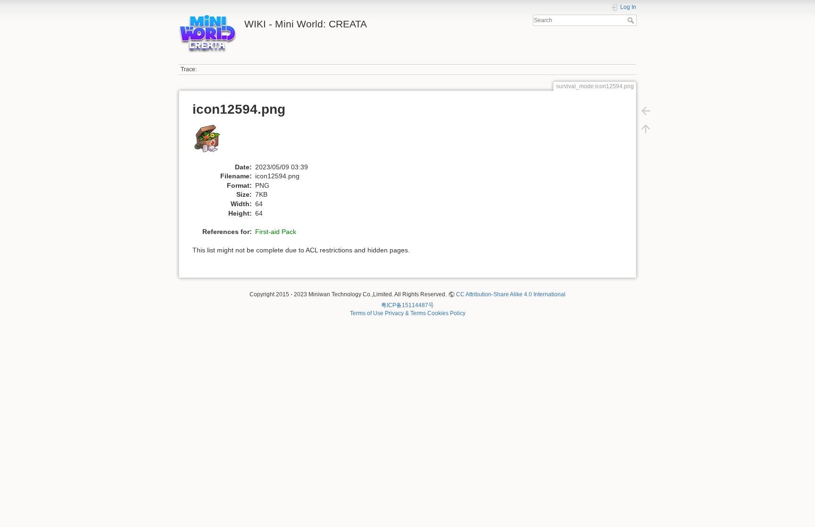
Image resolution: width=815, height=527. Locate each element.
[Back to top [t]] (646, 129)
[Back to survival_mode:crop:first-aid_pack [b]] (646, 111)
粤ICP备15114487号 (407, 305)
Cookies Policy (446, 313)
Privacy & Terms (405, 313)
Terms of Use (366, 313)
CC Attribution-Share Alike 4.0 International (511, 294)
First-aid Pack (275, 231)
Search (631, 20)
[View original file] (212, 142)
